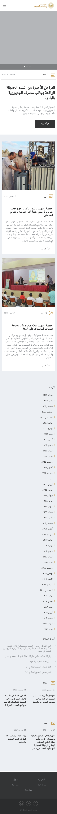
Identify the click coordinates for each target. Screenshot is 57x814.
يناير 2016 (48, 629)
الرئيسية (41, 780)
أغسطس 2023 (46, 417)
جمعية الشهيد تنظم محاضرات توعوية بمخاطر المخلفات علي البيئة (32, 327)
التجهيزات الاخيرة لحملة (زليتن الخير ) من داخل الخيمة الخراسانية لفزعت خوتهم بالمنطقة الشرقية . (15, 700)
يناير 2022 (48, 500)
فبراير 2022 (48, 495)
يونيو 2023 (48, 428)
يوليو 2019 (48, 539)
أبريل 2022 (48, 484)
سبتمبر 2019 (47, 534)
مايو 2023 (48, 434)
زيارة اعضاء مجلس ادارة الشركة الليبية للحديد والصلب (28, 656)
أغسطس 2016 (46, 590)
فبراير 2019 (48, 556)
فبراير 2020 (48, 512)
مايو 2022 (48, 478)
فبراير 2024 (48, 394)
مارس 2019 (47, 551)
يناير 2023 (48, 456)
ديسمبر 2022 (47, 461)
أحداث (45, 75)
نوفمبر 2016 (47, 573)
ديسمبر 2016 (47, 567)
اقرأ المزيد (45, 124)
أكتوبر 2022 (47, 467)
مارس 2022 (47, 489)
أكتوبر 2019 (47, 528)
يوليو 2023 (48, 422)
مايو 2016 (48, 606)
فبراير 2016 (48, 623)
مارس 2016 (47, 618)
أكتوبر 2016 (47, 578)
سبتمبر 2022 (47, 473)
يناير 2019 (48, 562)
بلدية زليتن (41, 785)
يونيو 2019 (48, 545)
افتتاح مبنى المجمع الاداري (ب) (38, 667)
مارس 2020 (47, 506)
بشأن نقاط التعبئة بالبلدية (40, 662)
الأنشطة (44, 314)
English (28, 790)
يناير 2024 (48, 400)
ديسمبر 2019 (47, 523)
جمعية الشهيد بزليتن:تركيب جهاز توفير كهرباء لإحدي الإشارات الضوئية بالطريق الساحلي (31, 212)
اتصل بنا (15, 785)
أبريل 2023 (48, 439)
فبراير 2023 (48, 450)
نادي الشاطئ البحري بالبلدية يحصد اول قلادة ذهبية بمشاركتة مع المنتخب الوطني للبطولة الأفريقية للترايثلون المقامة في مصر (27, 648)
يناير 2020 (48, 517)
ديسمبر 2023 (47, 406)
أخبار (45, 197)
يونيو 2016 (48, 601)
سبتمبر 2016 (47, 584)
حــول (15, 780)
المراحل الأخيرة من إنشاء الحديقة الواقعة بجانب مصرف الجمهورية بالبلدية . (30, 93)
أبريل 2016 (48, 612)
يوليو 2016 (48, 595)
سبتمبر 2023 (47, 411)
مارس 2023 (47, 445)
